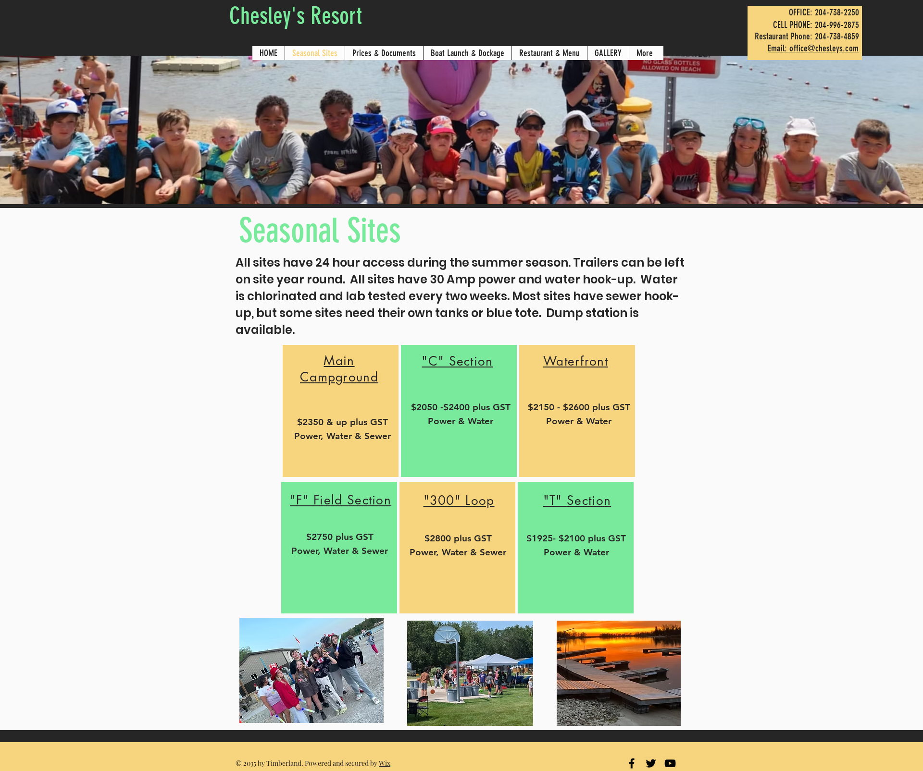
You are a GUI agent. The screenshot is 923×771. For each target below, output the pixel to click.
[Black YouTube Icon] (670, 763)
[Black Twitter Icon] (651, 763)
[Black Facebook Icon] (631, 763)
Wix (384, 763)
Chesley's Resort (295, 16)
